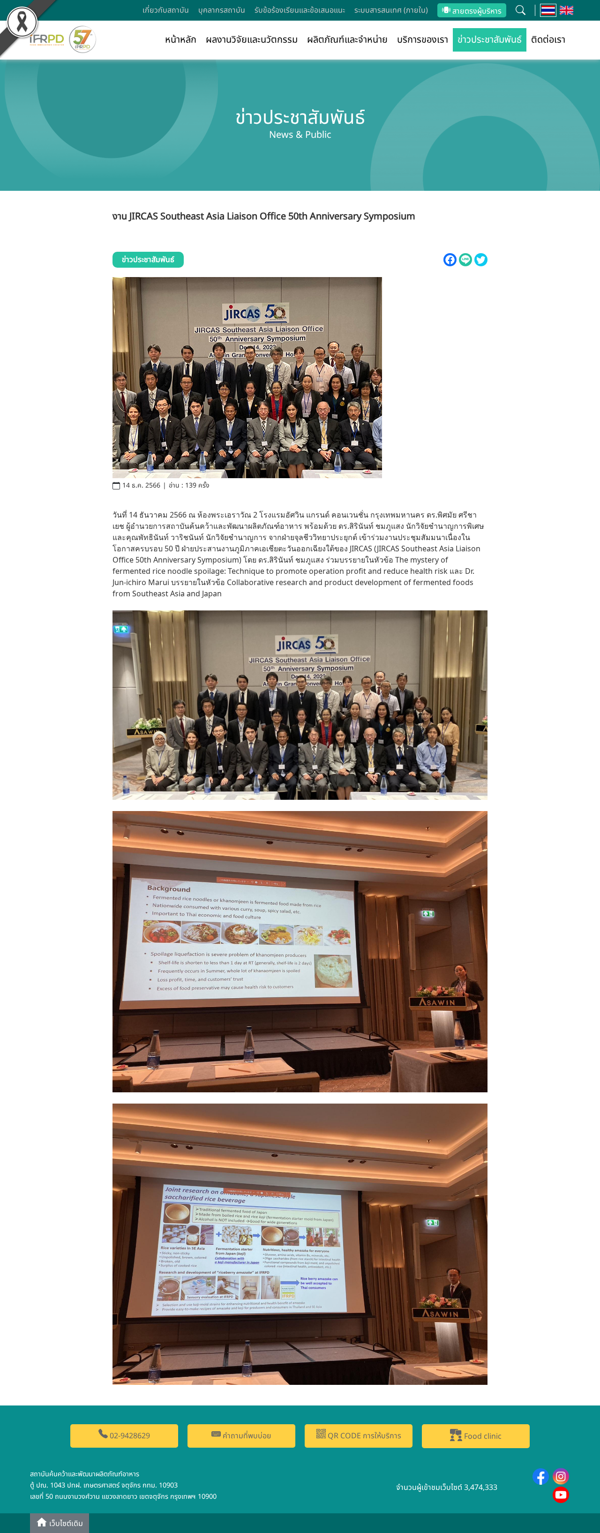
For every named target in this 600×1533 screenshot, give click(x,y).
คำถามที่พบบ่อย (246, 1436)
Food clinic (482, 1436)
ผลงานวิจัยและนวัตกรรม (252, 40)
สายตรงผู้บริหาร (476, 11)
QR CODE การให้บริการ (363, 1436)
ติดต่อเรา (548, 40)
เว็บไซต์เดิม (65, 1524)
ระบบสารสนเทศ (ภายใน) (391, 10)
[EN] (566, 10)
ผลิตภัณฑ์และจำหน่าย (347, 40)
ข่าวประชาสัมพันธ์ (490, 40)
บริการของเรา (422, 40)
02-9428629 (129, 1436)
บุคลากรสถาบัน (221, 10)
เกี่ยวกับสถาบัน (165, 10)
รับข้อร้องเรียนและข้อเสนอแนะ (300, 10)
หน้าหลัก (180, 40)
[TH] (548, 10)
